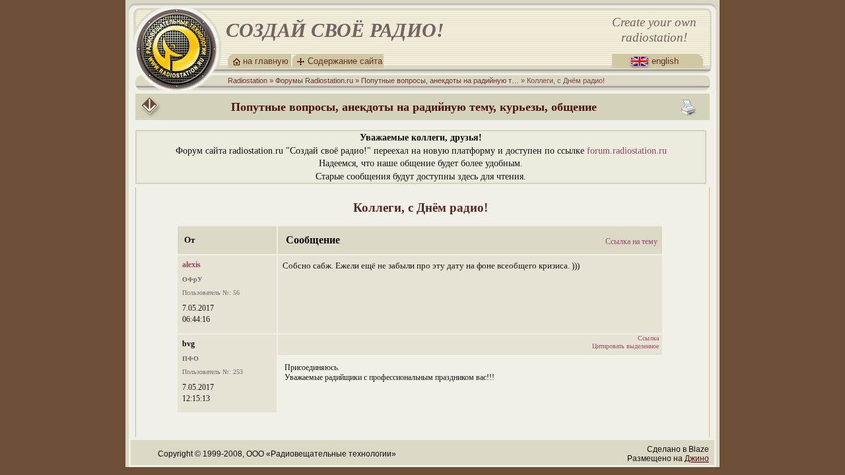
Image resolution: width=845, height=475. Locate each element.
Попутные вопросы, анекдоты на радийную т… (440, 80)
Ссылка (648, 338)
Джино (697, 458)
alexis (191, 264)
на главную (265, 61)
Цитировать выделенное (625, 346)
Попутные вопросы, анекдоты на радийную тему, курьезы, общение (414, 106)
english (665, 61)
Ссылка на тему (631, 241)
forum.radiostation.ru (627, 151)
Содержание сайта (345, 61)
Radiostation (247, 80)
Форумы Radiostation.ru (314, 80)
